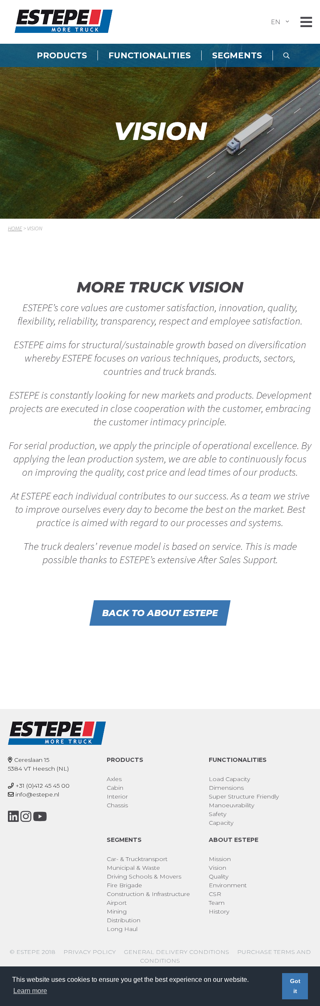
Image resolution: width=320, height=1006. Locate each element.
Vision (217, 867)
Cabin (115, 787)
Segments (237, 55)
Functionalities (149, 55)
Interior (117, 796)
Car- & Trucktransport (137, 859)
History (219, 911)
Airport (117, 902)
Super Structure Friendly (244, 796)
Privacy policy (89, 952)
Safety (217, 814)
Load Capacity (229, 779)
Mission (220, 859)
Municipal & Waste (133, 867)
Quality (218, 876)
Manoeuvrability (231, 805)
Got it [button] (295, 986)
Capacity (221, 822)
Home (15, 228)
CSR (215, 894)
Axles (114, 779)
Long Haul (122, 929)
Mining (117, 911)
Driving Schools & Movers (144, 876)
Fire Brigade (124, 885)
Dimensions (226, 787)
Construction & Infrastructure (148, 894)
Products (62, 55)
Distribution (123, 920)
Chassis (117, 805)
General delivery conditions (176, 952)
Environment (228, 885)
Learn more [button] (30, 990)
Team (217, 902)
